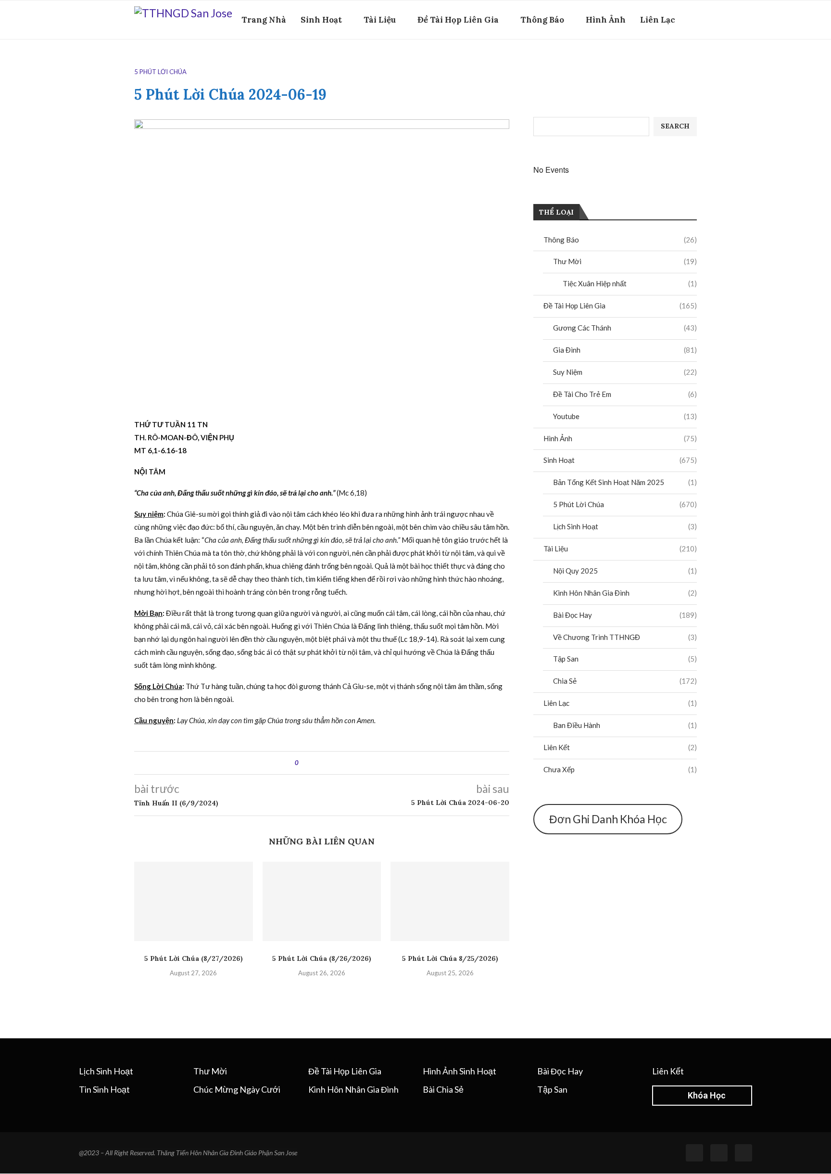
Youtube (625, 416)
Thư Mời (625, 261)
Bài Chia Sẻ (443, 1089)
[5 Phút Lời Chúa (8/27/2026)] (193, 901)
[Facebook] (677, 61)
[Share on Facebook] (314, 763)
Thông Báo (542, 19)
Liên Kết (620, 747)
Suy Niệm (625, 372)
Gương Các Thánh (625, 327)
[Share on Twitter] (323, 763)
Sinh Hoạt (321, 19)
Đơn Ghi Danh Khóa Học (608, 819)
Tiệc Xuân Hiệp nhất (630, 283)
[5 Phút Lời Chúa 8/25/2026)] (449, 901)
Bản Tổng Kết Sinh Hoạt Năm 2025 (625, 482)
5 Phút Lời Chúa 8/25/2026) (450, 958)
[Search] (692, 61)
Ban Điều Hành (625, 725)
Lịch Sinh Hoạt (625, 526)
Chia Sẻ (625, 680)
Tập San (625, 658)
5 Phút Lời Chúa (625, 504)
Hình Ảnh (606, 19)
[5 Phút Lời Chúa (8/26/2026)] (322, 901)
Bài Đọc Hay (625, 615)
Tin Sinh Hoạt (104, 1089)
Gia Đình (625, 349)
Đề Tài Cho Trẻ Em (625, 394)
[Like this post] (303, 763)
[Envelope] (743, 1152)
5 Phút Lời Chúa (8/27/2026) (193, 958)
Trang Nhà (263, 19)
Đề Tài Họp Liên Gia (458, 19)
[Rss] (719, 1152)
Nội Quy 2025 (625, 570)
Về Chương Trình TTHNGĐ (625, 637)
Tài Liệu (380, 19)
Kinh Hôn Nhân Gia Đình (625, 592)
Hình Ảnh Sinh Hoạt (459, 1071)
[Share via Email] (341, 763)
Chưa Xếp (620, 769)
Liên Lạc (657, 19)
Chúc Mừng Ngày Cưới (236, 1089)
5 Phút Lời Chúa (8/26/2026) (321, 958)
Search (675, 126)
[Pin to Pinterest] (332, 763)
